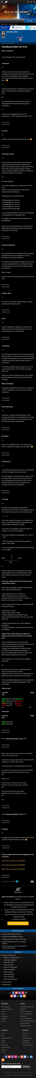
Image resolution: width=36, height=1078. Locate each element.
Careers (3, 1040)
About (3, 1033)
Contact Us (4, 1050)
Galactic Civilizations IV (26, 1011)
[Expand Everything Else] (1, 984)
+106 (3, 37)
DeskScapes (4, 1016)
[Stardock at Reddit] (11, 995)
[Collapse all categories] (34, 955)
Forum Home (4, 24)
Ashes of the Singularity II (27, 1007)
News (2, 1043)
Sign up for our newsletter (10, 1064)
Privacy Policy (7, 1075)
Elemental (23, 1009)
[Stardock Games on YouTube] (16, 992)
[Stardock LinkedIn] (21, 995)
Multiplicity (4, 1018)
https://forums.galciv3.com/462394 (13, 861)
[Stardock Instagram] (22, 992)
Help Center (25, 1033)
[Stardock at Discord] (14, 995)
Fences (3, 1014)
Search (10, 24)
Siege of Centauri (24, 1023)
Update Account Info (27, 1045)
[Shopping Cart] (31, 2)
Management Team (6, 1038)
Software (4, 1003)
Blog (2, 1036)
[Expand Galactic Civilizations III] (1, 955)
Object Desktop (5, 1007)
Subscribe (26, 1066)
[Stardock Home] (6, 2)
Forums (3, 1052)
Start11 (3, 1011)
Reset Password (26, 1043)
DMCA (24, 1075)
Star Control (23, 1016)
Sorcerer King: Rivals (25, 1025)
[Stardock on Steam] (25, 992)
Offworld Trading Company (27, 1021)
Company (4, 1030)
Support (25, 1030)
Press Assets (4, 1045)
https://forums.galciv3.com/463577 (13, 869)
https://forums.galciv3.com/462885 (13, 865)
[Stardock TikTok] (18, 995)
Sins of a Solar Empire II (26, 1014)
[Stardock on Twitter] (10, 992)
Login (16, 24)
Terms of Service (17, 1075)
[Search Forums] (34, 2)
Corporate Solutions (6, 1009)
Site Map (29, 1075)
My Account (25, 1036)
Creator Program (5, 1047)
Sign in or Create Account (18, 923)
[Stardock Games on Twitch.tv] (19, 992)
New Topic (29, 20)
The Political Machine (25, 1018)
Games (22, 1003)
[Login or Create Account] (28, 2)
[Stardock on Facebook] (13, 992)
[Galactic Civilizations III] (18, 12)
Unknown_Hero (12, 32)
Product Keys (25, 1040)
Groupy (3, 1021)
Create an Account (27, 1038)
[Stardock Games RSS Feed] (24, 995)
